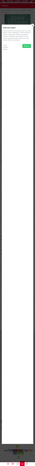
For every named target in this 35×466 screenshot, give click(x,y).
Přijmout (26, 46)
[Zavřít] (32, 25)
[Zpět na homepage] (8, 463)
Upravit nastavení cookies (5, 47)
